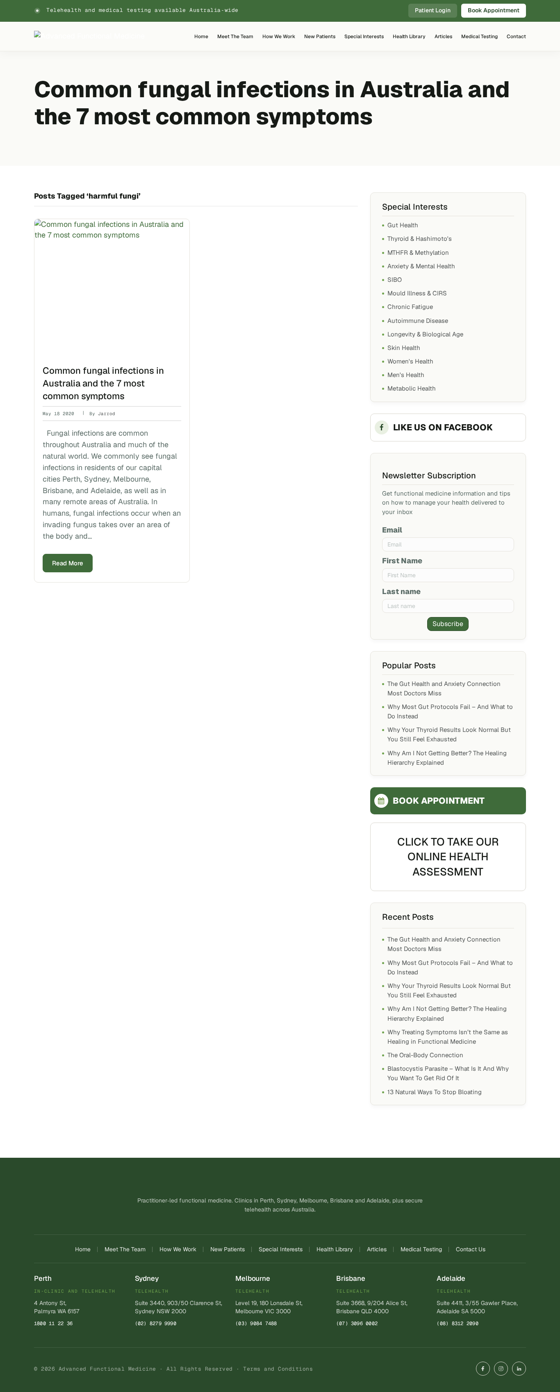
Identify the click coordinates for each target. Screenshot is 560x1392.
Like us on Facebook (443, 427)
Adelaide (451, 1278)
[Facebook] (483, 1369)
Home (201, 36)
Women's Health (410, 361)
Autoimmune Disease (417, 321)
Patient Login (433, 10)
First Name (402, 560)
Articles (443, 36)
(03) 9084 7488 (256, 1323)
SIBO (394, 279)
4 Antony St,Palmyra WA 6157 (56, 1307)
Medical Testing (479, 36)
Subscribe (448, 623)
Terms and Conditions (278, 1368)
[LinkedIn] (519, 1369)
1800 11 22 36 (53, 1323)
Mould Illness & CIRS (417, 293)
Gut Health (402, 225)
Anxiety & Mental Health (421, 266)
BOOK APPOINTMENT (439, 800)
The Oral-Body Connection (425, 1055)
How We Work (278, 36)
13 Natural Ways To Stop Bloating (434, 1092)
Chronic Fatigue (410, 307)
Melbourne (252, 1278)
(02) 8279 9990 (155, 1323)
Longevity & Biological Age (425, 334)
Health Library (409, 36)
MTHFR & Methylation (418, 252)
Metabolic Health (411, 388)
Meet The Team (235, 36)
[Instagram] (501, 1369)
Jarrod (106, 413)
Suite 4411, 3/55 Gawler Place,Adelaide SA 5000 (477, 1307)
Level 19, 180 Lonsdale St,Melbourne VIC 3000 (269, 1307)
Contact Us (470, 1249)
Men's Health (405, 375)
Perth (43, 1278)
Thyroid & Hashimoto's (419, 238)
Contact (516, 36)
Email (392, 530)
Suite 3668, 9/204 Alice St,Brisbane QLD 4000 (371, 1307)
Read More (67, 563)
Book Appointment (493, 10)
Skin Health (403, 348)
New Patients (319, 36)
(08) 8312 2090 (457, 1323)
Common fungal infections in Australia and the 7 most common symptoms (103, 383)
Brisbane (350, 1278)
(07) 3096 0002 (357, 1323)
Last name (401, 591)
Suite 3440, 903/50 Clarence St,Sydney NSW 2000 (178, 1307)
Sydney (147, 1278)
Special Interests (364, 36)
